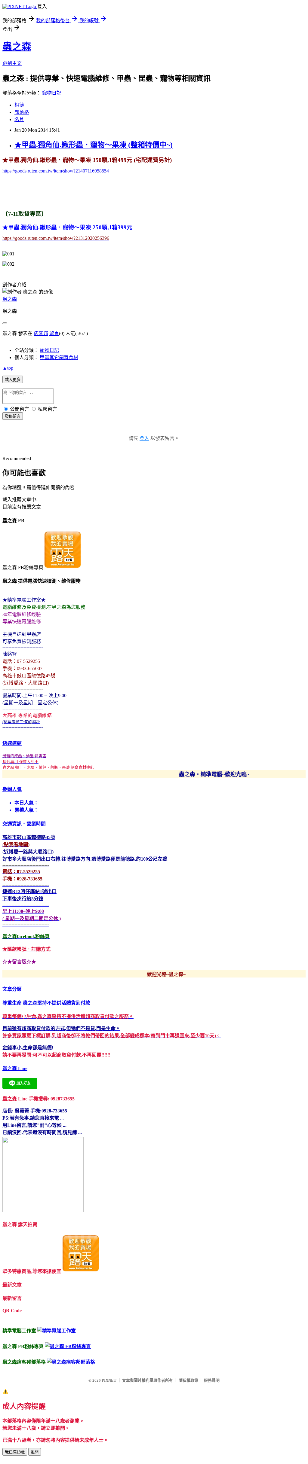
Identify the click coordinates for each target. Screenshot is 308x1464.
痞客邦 (41, 333)
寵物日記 (51, 93)
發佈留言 (12, 416)
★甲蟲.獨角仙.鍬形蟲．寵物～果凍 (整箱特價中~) (93, 145)
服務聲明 (212, 1380)
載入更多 (12, 379)
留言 (54, 333)
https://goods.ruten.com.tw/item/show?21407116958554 (55, 170)
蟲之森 (16, 46)
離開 (34, 1452)
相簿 (19, 105)
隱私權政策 (188, 1380)
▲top (7, 368)
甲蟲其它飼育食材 (59, 357)
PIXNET (109, 1380)
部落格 (21, 112)
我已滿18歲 (15, 1452)
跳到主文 (12, 63)
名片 (19, 119)
